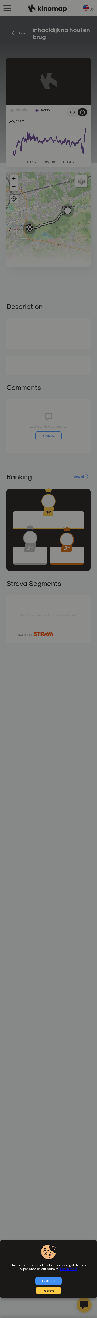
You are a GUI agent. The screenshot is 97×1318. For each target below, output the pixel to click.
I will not (48, 1281)
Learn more (68, 1269)
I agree (48, 1290)
